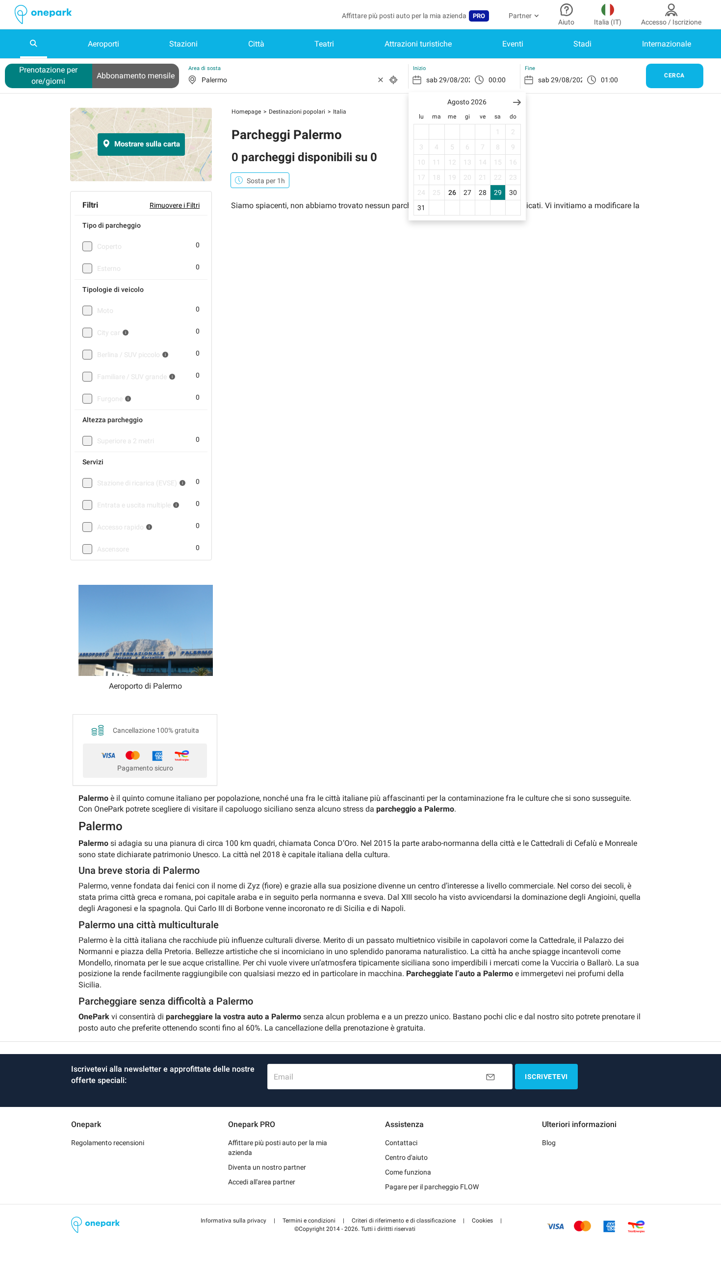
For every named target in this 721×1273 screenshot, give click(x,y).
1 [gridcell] (498, 132)
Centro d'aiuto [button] (406, 1157)
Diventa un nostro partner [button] (267, 1167)
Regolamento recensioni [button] (107, 1143)
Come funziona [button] (408, 1172)
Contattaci (401, 1143)
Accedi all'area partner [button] (261, 1182)
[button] (517, 102)
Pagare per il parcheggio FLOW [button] (432, 1187)
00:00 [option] (497, 80)
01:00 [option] (609, 80)
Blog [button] (549, 1143)
